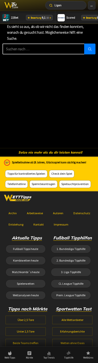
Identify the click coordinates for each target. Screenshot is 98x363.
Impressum (61, 224)
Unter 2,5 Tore (25, 331)
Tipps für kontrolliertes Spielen (26, 173)
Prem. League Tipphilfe (70, 295)
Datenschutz (81, 213)
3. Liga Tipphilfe (71, 272)
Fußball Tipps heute (25, 249)
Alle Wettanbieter (72, 320)
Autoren (58, 213)
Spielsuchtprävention (75, 184)
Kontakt (38, 224)
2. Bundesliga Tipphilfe (71, 260)
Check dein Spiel (61, 173)
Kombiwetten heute (25, 260)
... (91, 5)
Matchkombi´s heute (25, 272)
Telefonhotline (16, 184)
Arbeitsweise (35, 213)
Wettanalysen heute (26, 295)
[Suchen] (89, 49)
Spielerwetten (25, 283)
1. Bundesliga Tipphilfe (71, 249)
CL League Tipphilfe (71, 283)
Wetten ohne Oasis (72, 343)
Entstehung (16, 224)
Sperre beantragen (43, 184)
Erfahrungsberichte (72, 331)
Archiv (13, 213)
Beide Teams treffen (25, 343)
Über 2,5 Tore (26, 320)
